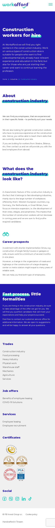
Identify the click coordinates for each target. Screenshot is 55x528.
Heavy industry (10, 359)
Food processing (11, 355)
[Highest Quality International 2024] (22, 461)
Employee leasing (12, 421)
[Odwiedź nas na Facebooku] (4, 499)
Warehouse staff (11, 367)
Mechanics (8, 371)
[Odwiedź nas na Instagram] (17, 499)
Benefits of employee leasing (17, 398)
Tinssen (19, 522)
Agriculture (9, 375)
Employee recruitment (14, 425)
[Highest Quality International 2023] (9, 461)
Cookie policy (31, 514)
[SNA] (11, 449)
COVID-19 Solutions (12, 402)
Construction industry (14, 351)
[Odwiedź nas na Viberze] (11, 499)
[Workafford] (16, 6)
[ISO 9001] (14, 474)
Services (7, 379)
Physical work (10, 363)
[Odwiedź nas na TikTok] (30, 499)
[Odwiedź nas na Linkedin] (24, 499)
